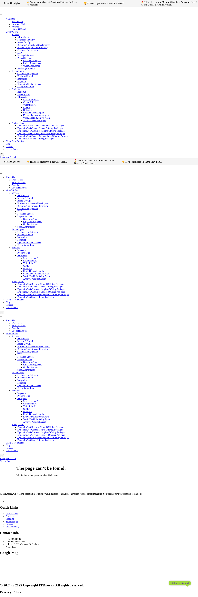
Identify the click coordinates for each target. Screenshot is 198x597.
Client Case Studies (15, 141)
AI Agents (22, 97)
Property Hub (23, 94)
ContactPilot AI (30, 102)
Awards (15, 26)
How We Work (19, 24)
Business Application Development (33, 45)
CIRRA (26, 107)
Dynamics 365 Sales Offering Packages (35, 138)
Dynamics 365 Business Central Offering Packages (40, 125)
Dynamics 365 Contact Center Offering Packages (40, 128)
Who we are (17, 21)
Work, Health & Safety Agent (36, 118)
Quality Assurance (31, 66)
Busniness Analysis (32, 60)
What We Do (12, 32)
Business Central (25, 76)
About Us (10, 19)
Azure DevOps (24, 42)
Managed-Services (25, 55)
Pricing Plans (18, 123)
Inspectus (21, 92)
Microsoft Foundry (26, 39)
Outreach (27, 110)
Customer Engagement (27, 50)
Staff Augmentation (26, 68)
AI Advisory (23, 37)
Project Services (24, 58)
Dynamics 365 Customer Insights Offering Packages (41, 131)
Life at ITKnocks (19, 29)
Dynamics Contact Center (29, 84)
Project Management (32, 63)
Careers (9, 146)
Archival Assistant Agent (34, 120)
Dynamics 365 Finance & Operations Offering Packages (43, 136)
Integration (22, 79)
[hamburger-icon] (1, 14)
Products (16, 89)
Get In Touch (12, 149)
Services (15, 34)
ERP (19, 52)
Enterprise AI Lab (25, 86)
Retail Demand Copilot (33, 112)
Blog (8, 144)
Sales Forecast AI (31, 99)
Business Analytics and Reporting (32, 47)
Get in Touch (6, 461)
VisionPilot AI (29, 105)
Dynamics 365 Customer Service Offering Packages (41, 133)
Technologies (18, 71)
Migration (21, 81)
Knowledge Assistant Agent (36, 115)
